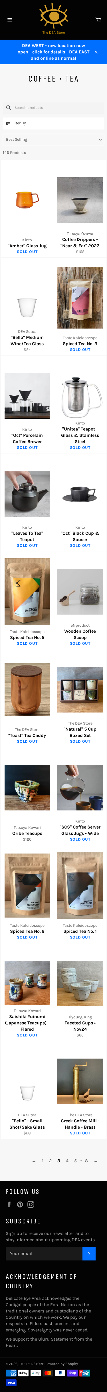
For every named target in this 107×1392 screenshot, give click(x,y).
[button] (53, 139)
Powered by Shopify (61, 1364)
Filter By (18, 123)
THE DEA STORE (31, 1364)
